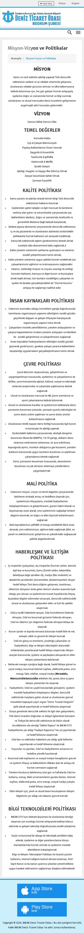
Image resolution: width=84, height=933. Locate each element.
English (75, 3)
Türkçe (62, 3)
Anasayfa (16, 58)
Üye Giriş (47, 3)
